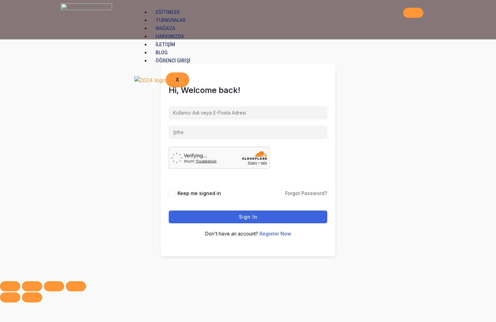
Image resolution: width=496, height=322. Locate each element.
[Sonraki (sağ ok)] (32, 297)
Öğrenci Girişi (173, 60)
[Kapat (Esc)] (76, 286)
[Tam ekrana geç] (32, 286)
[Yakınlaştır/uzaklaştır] (10, 286)
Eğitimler (168, 12)
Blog (162, 52)
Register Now (275, 233)
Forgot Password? (306, 193)
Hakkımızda (170, 36)
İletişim (165, 44)
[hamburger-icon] (413, 13)
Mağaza (165, 28)
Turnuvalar (171, 20)
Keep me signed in (199, 193)
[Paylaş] (54, 286)
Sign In (248, 217)
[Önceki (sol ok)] (10, 297)
